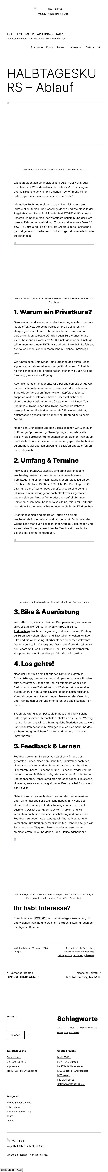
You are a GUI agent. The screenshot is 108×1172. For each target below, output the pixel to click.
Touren (61, 47)
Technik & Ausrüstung (19, 1111)
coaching (89, 951)
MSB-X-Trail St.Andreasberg (73, 1070)
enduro (59, 1028)
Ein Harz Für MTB (16, 1061)
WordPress (41, 1154)
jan (19, 951)
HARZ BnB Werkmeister (70, 1066)
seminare (60, 1032)
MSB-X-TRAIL (57, 626)
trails (70, 1032)
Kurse (49, 47)
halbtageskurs (65, 955)
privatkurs (89, 955)
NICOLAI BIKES (65, 1079)
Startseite (37, 47)
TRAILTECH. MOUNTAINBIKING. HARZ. (35, 34)
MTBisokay (63, 1075)
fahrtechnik (66, 1028)
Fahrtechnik (88, 948)
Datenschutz (93, 47)
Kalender (33, 532)
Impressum (75, 47)
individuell (78, 955)
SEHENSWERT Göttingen (71, 1084)
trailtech (75, 1032)
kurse (77, 1028)
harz (72, 1027)
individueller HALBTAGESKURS (61, 213)
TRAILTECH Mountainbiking (22, 1070)
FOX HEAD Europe (67, 1061)
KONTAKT (40, 918)
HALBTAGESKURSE (41, 470)
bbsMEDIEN (64, 1057)
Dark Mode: (8, 1169)
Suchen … (12, 1016)
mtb (95, 1028)
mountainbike (87, 1027)
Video (10, 1120)
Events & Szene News (19, 1102)
